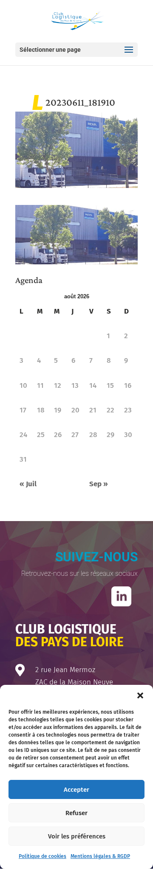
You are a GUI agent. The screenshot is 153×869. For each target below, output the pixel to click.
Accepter (76, 789)
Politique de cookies (42, 856)
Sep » (98, 483)
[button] (140, 695)
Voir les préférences (76, 836)
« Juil (28, 483)
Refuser (76, 813)
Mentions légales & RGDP (100, 856)
